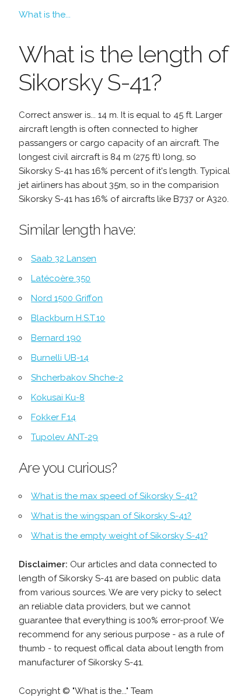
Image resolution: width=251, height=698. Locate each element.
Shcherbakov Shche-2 (77, 377)
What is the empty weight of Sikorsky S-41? (119, 536)
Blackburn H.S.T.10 (68, 318)
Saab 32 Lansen (63, 258)
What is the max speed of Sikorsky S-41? (114, 496)
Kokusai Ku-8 (58, 397)
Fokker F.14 (53, 417)
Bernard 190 (56, 338)
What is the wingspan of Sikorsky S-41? (111, 516)
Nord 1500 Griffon (67, 298)
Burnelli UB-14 (60, 358)
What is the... (45, 14)
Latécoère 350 (60, 278)
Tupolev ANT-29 (64, 437)
